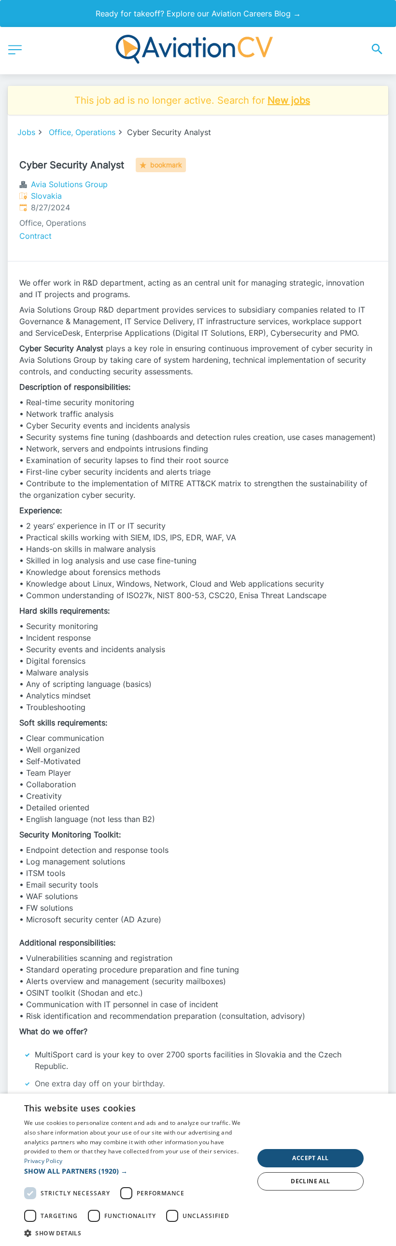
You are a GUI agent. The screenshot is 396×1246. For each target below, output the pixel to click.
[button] (135, 1171)
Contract (35, 236)
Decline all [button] (310, 1181)
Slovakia (46, 196)
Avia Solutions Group (69, 184)
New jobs (289, 100)
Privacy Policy (43, 1161)
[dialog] (198, 1170)
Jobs (26, 132)
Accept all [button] (310, 1158)
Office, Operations (82, 132)
